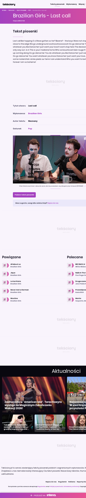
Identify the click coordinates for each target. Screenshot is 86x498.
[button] (57, 4)
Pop (29, 10)
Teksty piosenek (21, 10)
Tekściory (11, 10)
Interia (4, 10)
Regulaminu (42, 486)
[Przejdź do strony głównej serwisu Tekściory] (9, 4)
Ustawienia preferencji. (71, 486)
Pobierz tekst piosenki (24, 195)
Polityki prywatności (56, 486)
